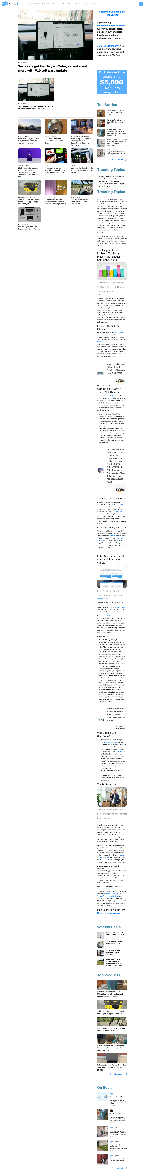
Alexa (109, 349)
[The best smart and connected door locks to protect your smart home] (56, 126)
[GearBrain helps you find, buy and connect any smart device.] (102, 1098)
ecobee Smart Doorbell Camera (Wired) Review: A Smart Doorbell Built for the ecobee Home (116, 132)
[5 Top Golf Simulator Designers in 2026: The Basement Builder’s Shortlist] (102, 1145)
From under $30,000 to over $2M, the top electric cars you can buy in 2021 (28, 141)
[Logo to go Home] (14, 4)
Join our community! (108, 45)
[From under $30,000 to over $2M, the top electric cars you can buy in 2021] (29, 126)
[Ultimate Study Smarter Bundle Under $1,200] (100, 944)
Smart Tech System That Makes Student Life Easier (115, 934)
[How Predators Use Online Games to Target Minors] (102, 1159)
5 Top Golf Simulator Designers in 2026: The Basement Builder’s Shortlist (118, 1146)
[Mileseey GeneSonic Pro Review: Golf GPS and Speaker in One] (82, 187)
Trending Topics (111, 169)
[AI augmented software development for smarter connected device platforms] (56, 187)
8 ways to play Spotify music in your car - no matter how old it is (82, 170)
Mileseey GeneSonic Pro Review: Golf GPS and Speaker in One (80, 201)
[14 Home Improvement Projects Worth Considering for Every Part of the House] (101, 153)
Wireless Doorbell (111, 184)
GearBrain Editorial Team (117, 1097)
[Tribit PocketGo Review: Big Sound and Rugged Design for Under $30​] (29, 187)
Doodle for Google (105, 176)
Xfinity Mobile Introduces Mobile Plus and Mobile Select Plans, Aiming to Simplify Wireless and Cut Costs (28, 172)
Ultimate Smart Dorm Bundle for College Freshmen (113, 952)
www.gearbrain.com (102, 598)
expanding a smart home (109, 742)
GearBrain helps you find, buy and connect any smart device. (118, 1101)
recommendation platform (111, 25)
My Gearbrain (34, 4)
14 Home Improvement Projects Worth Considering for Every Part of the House (116, 152)
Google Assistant (112, 894)
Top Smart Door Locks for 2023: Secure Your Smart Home (54, 141)
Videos (84, 4)
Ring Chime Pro (107, 186)
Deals (63, 4)
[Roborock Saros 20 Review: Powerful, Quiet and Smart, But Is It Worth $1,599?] (112, 1058)
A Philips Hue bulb (103, 342)
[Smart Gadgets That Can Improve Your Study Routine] (29, 214)
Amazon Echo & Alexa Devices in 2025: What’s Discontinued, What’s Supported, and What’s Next (117, 142)
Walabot (116, 176)
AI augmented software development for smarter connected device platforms (55, 201)
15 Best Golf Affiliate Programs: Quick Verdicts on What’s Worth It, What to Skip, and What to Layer (115, 962)
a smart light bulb (119, 332)
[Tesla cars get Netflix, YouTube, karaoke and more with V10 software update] (55, 35)
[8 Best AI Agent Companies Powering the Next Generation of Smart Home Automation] (82, 126)
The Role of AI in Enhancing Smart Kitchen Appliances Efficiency (116, 122)
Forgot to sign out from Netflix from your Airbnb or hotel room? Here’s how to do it (55, 171)
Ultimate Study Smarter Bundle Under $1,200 (114, 942)
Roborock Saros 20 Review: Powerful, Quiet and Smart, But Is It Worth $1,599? (111, 1067)
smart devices (121, 607)
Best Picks (45, 4)
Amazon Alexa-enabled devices (107, 896)
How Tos (70, 4)
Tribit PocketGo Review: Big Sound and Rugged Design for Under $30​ (29, 201)
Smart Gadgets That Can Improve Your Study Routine (29, 228)
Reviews (55, 4)
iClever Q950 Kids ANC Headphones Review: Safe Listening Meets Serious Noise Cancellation (111, 1047)
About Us (92, 4)
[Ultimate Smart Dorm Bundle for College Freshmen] (100, 953)
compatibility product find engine (108, 889)
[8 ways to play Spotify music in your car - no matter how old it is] (82, 155)
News (78, 4)
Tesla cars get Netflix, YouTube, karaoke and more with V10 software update (52, 68)
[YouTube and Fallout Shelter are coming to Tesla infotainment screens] (36, 89)
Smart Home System (111, 179)
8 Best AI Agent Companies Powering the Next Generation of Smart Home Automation (81, 142)
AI (106, 663)
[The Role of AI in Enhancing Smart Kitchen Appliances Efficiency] (101, 123)
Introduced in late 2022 (105, 396)
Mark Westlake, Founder (117, 1114)
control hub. (113, 536)
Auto (73, 166)
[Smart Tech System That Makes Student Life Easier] (100, 935)
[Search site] (141, 4)
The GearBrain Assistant (114, 616)
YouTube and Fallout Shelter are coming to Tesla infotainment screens (35, 107)
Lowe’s (120, 752)
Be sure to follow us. (109, 913)
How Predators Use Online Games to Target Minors (117, 1160)
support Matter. (118, 416)
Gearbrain (116, 1128)
